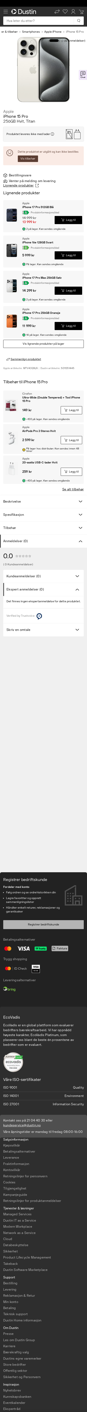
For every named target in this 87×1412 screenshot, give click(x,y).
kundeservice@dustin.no (22, 1125)
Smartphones (31, 31)
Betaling (9, 1308)
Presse (8, 1334)
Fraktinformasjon (16, 1164)
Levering (10, 1289)
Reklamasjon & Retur (19, 1296)
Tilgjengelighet (14, 1188)
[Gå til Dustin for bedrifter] (24, 11)
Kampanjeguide (15, 1195)
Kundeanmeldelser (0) (23, 576)
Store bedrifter (14, 1365)
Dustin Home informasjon (22, 1320)
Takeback (10, 1264)
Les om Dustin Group (19, 1340)
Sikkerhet (10, 1251)
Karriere (9, 1346)
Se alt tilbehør (73, 489)
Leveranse (11, 1157)
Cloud (7, 1239)
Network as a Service (19, 1233)
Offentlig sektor (15, 1371)
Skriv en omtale (18, 630)
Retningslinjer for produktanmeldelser (32, 1201)
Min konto (10, 1302)
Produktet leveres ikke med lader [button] (28, 134)
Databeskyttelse (15, 1245)
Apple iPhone (53, 31)
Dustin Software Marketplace (25, 1270)
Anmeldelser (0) (15, 541)
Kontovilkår (11, 1170)
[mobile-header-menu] (5, 11)
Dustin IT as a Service (19, 1220)
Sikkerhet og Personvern (22, 1377)
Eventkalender (14, 1403)
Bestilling (10, 1283)
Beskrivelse (12, 501)
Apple (8, 111)
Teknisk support (15, 1314)
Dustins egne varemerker (22, 1358)
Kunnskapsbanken (17, 1397)
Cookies (9, 1182)
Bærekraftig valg (16, 1352)
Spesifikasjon (13, 515)
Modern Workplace (17, 1226)
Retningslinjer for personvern (25, 1176)
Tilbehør (9, 528)
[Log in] (73, 11)
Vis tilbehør (27, 158)
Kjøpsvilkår (11, 1145)
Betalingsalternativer (19, 1151)
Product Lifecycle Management (27, 1257)
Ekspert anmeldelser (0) (25, 589)
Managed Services (17, 1214)
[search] (79, 21)
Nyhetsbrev (12, 1390)
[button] (57, 11)
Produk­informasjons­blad (45, 212)
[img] (52, 134)
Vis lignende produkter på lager (43, 343)
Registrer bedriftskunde (43, 924)
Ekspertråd (11, 1409)
